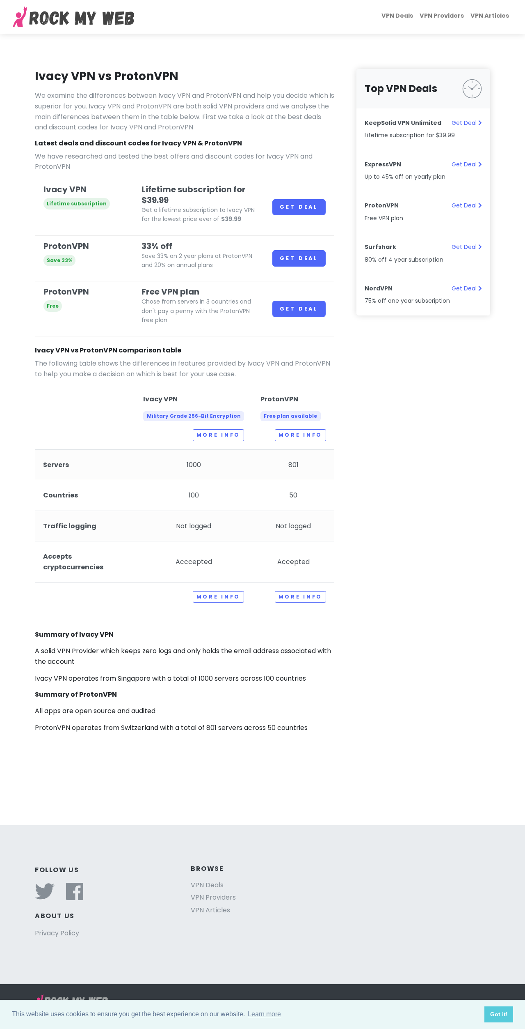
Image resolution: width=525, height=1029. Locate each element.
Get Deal (299, 206)
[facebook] (74, 896)
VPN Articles (489, 16)
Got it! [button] (499, 1014)
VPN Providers (442, 16)
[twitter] (45, 896)
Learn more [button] (264, 1014)
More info (218, 434)
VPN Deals (397, 16)
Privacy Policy (57, 933)
